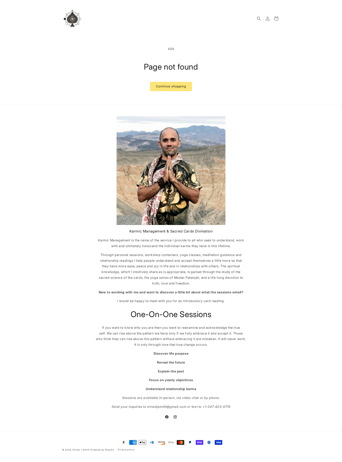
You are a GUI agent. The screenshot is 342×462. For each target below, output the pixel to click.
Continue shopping (171, 86)
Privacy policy (126, 449)
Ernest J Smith (81, 449)
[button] (259, 18)
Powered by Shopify (102, 449)
